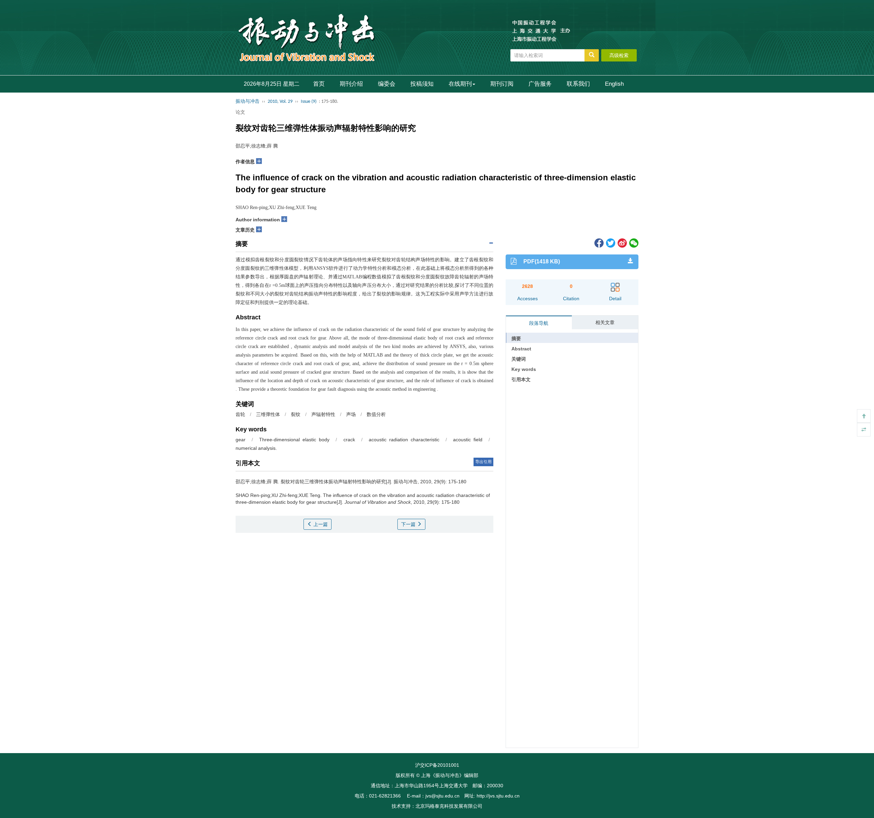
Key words (523, 369)
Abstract (521, 348)
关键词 (518, 359)
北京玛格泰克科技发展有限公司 (448, 806)
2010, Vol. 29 (280, 101)
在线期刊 (460, 84)
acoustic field (467, 439)
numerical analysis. (256, 448)
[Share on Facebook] (598, 242)
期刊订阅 (501, 84)
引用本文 (521, 379)
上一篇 (320, 524)
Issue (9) (308, 101)
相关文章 (605, 322)
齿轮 (240, 414)
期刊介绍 (351, 84)
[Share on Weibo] (622, 242)
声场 (351, 414)
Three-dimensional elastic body (294, 439)
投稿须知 (422, 84)
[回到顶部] (864, 416)
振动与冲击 (247, 101)
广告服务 (540, 84)
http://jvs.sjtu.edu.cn (498, 796)
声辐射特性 (323, 414)
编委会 (386, 84)
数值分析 (376, 414)
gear (240, 439)
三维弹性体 (268, 414)
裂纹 (295, 414)
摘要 (516, 338)
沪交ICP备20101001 (437, 765)
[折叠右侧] (864, 429)
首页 (319, 84)
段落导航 (538, 323)
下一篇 (409, 524)
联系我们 (578, 84)
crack (349, 439)
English (614, 84)
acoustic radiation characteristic (404, 439)
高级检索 (619, 55)
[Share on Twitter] (610, 242)
